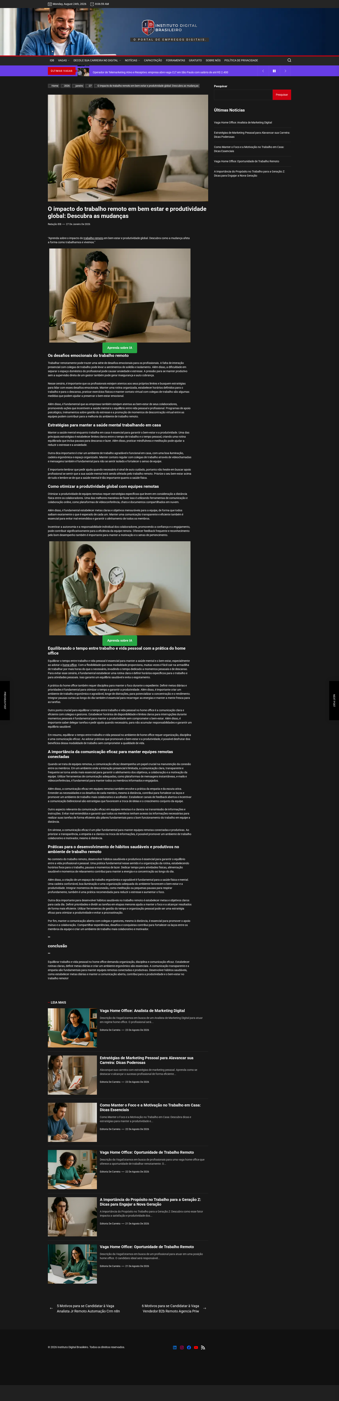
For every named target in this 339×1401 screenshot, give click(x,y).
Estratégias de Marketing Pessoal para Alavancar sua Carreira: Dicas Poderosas (252, 134)
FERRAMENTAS (175, 60)
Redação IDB (54, 224)
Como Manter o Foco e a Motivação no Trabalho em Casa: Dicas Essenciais (249, 149)
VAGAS (62, 60)
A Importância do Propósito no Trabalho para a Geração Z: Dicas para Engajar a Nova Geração (150, 1202)
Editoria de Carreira (110, 1030)
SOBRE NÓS (213, 60)
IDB (52, 60)
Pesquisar (220, 86)
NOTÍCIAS (131, 60)
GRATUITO (195, 60)
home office (70, 664)
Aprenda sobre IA (119, 348)
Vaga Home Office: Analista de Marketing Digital (142, 1010)
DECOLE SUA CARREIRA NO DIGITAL (96, 60)
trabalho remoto (93, 238)
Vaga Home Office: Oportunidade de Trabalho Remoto (147, 1152)
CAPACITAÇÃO (153, 60)
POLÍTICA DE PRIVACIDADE (241, 60)
